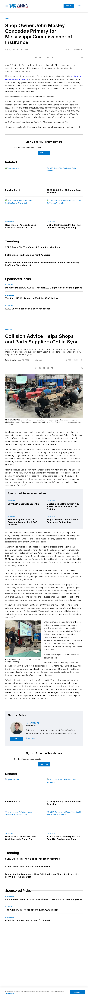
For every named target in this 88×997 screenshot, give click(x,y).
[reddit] (48, 57)
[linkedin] (40, 57)
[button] (6, 6)
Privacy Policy (9, 993)
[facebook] (36, 57)
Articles (8, 329)
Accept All (77, 992)
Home (7, 18)
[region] (44, 992)
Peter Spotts (10, 360)
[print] (82, 57)
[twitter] (44, 57)
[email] (52, 57)
